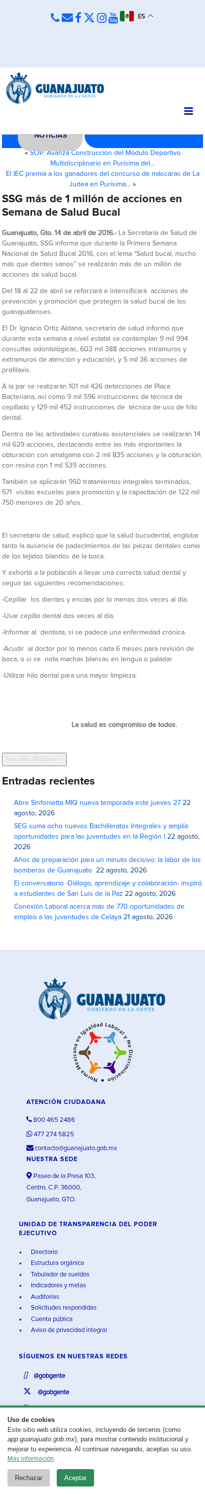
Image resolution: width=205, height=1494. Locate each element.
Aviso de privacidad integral (68, 1330)
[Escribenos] (67, 18)
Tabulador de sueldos (59, 1274)
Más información (30, 1459)
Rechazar (28, 1478)
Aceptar (75, 1478)
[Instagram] (101, 18)
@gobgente (48, 1376)
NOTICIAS (50, 135)
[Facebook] (78, 18)
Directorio (43, 1252)
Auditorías (44, 1297)
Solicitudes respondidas (63, 1308)
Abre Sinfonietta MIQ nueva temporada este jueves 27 (97, 802)
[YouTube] (113, 18)
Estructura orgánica (56, 1263)
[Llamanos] (55, 18)
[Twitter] (89, 18)
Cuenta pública (51, 1319)
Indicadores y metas (57, 1285)
